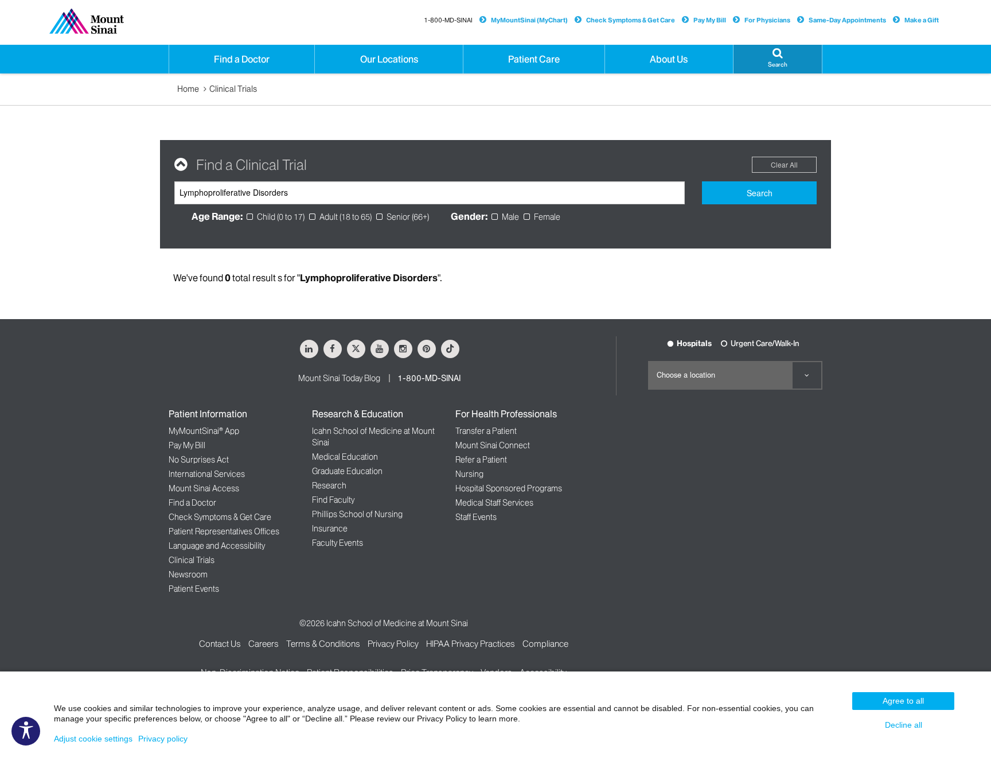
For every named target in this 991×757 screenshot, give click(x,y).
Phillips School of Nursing (357, 514)
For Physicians (767, 20)
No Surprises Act (199, 460)
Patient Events (194, 589)
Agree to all (903, 700)
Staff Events (476, 517)
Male (510, 217)
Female (547, 217)
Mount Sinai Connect (492, 445)
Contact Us (220, 643)
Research (329, 485)
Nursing (469, 474)
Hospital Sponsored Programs (508, 488)
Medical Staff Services (494, 503)
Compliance (545, 643)
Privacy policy (163, 738)
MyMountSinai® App (204, 431)
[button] (778, 59)
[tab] (495, 165)
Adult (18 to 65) (345, 217)
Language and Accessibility (217, 546)
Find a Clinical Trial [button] (251, 165)
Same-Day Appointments (847, 20)
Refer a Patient (481, 460)
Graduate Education (347, 471)
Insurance (330, 528)
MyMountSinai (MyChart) (529, 20)
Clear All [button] (784, 164)
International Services (207, 474)
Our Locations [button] (389, 59)
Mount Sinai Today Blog (339, 378)
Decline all (903, 724)
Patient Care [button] (534, 59)
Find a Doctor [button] (242, 59)
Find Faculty (333, 500)
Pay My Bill (709, 20)
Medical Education (345, 457)
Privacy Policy (393, 643)
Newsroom (188, 574)
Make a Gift (921, 20)
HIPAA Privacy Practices (470, 643)
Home (188, 89)
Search (759, 193)
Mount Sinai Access (204, 488)
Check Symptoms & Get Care (630, 20)
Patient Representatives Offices (224, 531)
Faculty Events (337, 543)
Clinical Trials (233, 89)
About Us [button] (669, 59)
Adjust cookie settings (93, 738)
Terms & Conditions (323, 643)
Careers (263, 643)
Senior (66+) (408, 217)
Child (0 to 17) (281, 217)
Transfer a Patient (486, 431)
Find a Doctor (192, 503)
